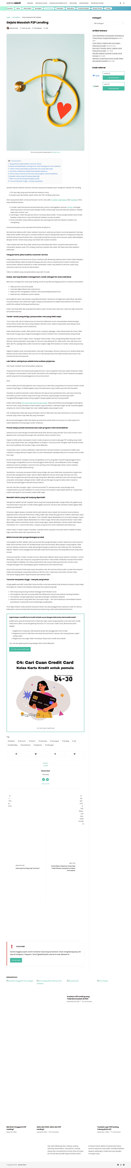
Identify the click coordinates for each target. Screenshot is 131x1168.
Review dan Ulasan (97, 3)
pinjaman (38, 745)
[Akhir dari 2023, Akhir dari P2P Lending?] (50, 1052)
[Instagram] (118, 1164)
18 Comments (54, 1132)
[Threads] (123, 1164)
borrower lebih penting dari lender (34, 403)
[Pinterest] (55, 754)
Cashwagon (62, 200)
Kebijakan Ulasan (41, 3)
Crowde (54, 200)
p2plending (12, 745)
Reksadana (70, 8)
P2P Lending (49, 8)
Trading (108, 8)
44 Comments (87, 1002)
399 (47, 28)
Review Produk (97, 8)
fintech (32, 741)
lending (65, 741)
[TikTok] (121, 1164)
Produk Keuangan (83, 8)
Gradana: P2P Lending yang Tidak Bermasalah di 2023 (78, 997)
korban (70, 207)
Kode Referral (84, 3)
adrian (14, 3)
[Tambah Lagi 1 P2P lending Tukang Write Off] (110, 1052)
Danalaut (74, 200)
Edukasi (11, 741)
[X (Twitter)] (36, 754)
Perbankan (60, 8)
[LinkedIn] (74, 754)
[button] (107, 73)
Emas (18, 8)
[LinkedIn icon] (43, 779)
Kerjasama (73, 3)
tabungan (49, 745)
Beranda (30, 3)
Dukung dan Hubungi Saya (58, 3)
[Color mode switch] (120, 3)
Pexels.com (56, 152)
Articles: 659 (45, 784)
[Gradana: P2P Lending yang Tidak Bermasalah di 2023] (80, 986)
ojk (74, 741)
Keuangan (38, 8)
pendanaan (25, 745)
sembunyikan (16, 161)
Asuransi (10, 8)
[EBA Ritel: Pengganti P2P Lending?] (20, 1052)
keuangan (54, 741)
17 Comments (116, 1132)
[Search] (123, 3)
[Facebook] (16, 754)
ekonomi (22, 741)
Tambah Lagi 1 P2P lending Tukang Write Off (108, 1128)
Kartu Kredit (27, 8)
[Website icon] (47, 779)
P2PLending (38, 28)
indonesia (43, 741)
